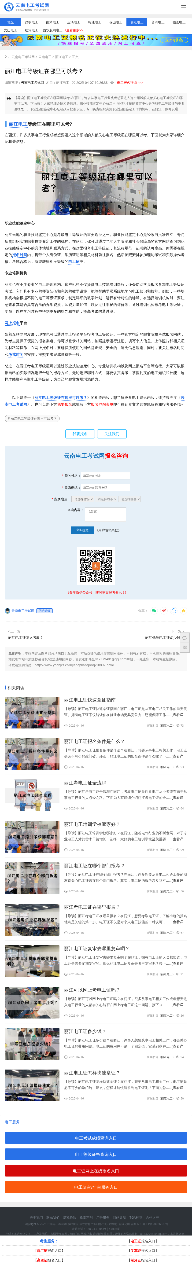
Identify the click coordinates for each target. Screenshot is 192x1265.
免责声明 (86, 1217)
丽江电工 (137, 22)
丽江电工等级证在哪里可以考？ (61, 397)
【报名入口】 (143, 1241)
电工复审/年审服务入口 (96, 1187)
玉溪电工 (73, 22)
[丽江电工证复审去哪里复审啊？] (32, 961)
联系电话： (71, 487)
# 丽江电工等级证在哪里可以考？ (32, 418)
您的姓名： (71, 475)
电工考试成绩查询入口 (96, 1138)
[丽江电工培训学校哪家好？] (32, 837)
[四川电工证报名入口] (96, 44)
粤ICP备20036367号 (156, 1224)
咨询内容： (75, 509)
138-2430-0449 (96, 1229)
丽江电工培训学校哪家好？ (92, 824)
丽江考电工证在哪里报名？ (92, 907)
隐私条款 (69, 1217)
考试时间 (15, 354)
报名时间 (19, 254)
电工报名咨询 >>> (130, 82)
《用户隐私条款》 (108, 530)
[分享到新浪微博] (164, 610)
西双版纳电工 (53, 30)
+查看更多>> (73, 30)
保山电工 (115, 22)
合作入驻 (152, 1217)
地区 (10, 22)
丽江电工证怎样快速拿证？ (92, 1073)
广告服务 (102, 1217)
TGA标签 (135, 1217)
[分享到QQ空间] (183, 610)
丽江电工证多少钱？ (85, 1031)
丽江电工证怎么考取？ (25, 637)
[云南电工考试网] (28, 10)
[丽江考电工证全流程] (32, 795)
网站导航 (119, 1217)
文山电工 (10, 30)
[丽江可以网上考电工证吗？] (32, 1003)
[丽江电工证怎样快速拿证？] (32, 1085)
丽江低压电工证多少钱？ (164, 637)
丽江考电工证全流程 (85, 783)
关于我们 (36, 1217)
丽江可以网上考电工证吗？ (92, 990)
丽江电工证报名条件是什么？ (94, 741)
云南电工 (45, 57)
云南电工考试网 (23, 57)
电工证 (74, 261)
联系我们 (52, 1217)
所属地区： (60, 499)
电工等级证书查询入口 (96, 1154)
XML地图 (114, 1229)
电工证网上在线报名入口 (96, 1170)
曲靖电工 (52, 22)
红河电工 (31, 30)
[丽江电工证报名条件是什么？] (32, 754)
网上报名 (12, 322)
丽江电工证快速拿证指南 (90, 700)
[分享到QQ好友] (173, 610)
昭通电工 (94, 22)
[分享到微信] (154, 610)
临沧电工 (179, 22)
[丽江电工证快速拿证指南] (32, 712)
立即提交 (82, 530)
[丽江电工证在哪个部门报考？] (32, 878)
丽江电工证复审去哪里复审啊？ (97, 948)
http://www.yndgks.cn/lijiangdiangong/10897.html (74, 665)
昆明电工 (31, 22)
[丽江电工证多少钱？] (32, 1044)
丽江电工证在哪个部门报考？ (94, 865)
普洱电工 (158, 22)
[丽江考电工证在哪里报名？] (32, 920)
